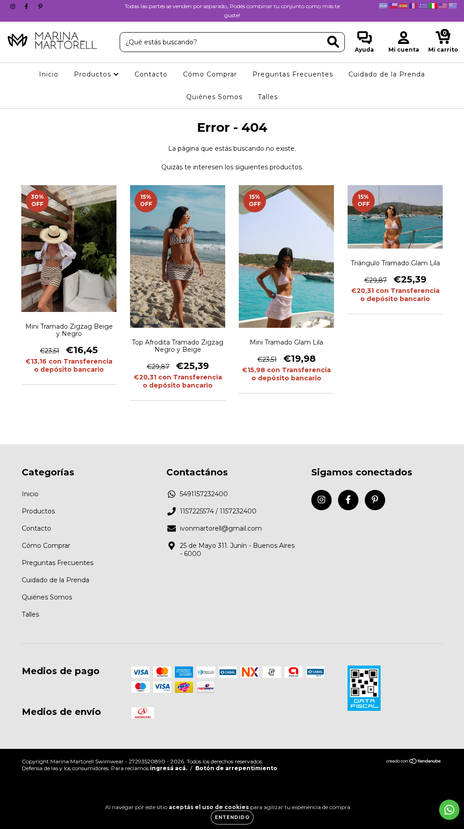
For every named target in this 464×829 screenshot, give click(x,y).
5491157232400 (204, 494)
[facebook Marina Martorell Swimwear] (27, 6)
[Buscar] (333, 42)
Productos (93, 74)
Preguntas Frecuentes (292, 74)
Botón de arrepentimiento (236, 768)
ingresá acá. (168, 768)
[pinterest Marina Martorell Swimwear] (40, 6)
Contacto (151, 74)
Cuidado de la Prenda (386, 74)
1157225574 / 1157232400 (218, 511)
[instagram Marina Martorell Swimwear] (13, 6)
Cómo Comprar (210, 74)
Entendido (232, 817)
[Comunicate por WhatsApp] (449, 810)
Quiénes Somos (214, 97)
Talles (268, 97)
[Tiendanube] (414, 762)
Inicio (48, 74)
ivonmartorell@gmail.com (221, 528)
